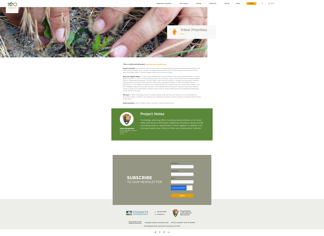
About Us (213, 3)
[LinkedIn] (168, 232)
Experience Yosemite (164, 3)
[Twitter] (155, 232)
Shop (238, 3)
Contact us (160, 214)
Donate (251, 3)
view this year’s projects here (156, 64)
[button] (262, 3)
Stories (227, 3)
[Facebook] (159, 232)
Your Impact (184, 3)
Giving (198, 3)
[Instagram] (164, 232)
